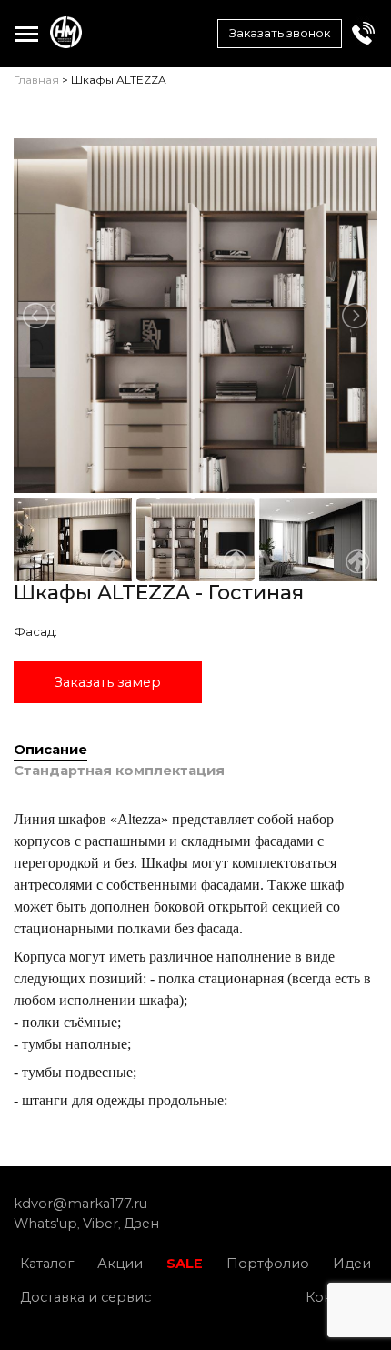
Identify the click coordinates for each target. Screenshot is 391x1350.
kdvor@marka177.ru (80, 1203)
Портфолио (267, 1263)
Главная (36, 79)
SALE (184, 1263)
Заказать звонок (279, 32)
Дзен (141, 1223)
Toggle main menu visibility (25, 32)
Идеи (352, 1263)
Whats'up (45, 1223)
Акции (120, 1263)
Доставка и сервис (85, 1297)
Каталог (47, 1263)
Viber (100, 1223)
